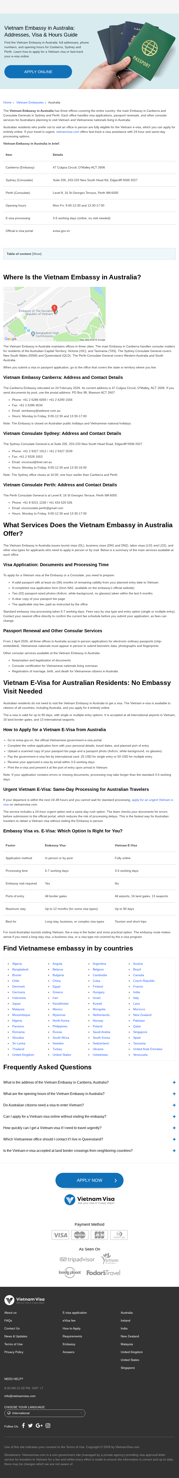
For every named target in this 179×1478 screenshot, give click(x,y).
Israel (96, 998)
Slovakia (18, 1037)
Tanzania (139, 1043)
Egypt (56, 986)
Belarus (58, 969)
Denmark (18, 986)
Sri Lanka (18, 1043)
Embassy (69, 1344)
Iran (55, 998)
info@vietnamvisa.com (20, 1396)
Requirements (72, 1336)
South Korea (101, 1037)
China (57, 980)
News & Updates (15, 1336)
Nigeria (17, 1020)
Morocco (139, 1009)
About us (10, 1312)
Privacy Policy (13, 1352)
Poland (97, 1026)
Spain (137, 1037)
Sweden (58, 1043)
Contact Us (12, 1328)
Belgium (98, 969)
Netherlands (101, 1015)
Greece (58, 992)
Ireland (125, 1320)
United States (62, 1054)
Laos (136, 1003)
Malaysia (18, 1009)
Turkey (57, 1049)
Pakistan (139, 1020)
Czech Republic (144, 980)
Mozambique (21, 1015)
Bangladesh (20, 969)
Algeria (17, 963)
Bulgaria (58, 975)
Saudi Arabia (101, 1032)
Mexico (57, 1009)
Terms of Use (13, 1344)
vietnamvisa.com (67, 131)
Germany (18, 992)
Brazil (137, 969)
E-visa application (75, 1312)
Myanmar (59, 1015)
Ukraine (98, 1049)
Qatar (137, 1026)
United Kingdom (23, 1054)
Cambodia (100, 975)
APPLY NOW (89, 1180)
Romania (18, 1032)
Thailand (18, 1049)
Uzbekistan (100, 1054)
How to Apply (72, 1328)
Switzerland (101, 1043)
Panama (18, 1026)
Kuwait (97, 1003)
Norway (98, 1020)
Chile (15, 980)
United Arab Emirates (147, 1049)
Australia (127, 1312)
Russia (57, 1032)
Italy (136, 998)
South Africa (61, 1037)
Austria (138, 963)
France (138, 986)
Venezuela (140, 1054)
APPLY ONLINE (38, 72)
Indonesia (19, 998)
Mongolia (99, 1009)
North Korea (61, 1020)
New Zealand (142, 1015)
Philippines (60, 1026)
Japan (16, 1003)
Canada (138, 975)
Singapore (140, 1032)
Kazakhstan (61, 1003)
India (136, 992)
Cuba (96, 980)
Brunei (16, 975)
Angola (57, 963)
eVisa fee (69, 1320)
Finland (98, 986)
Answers (68, 1352)
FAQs (8, 1320)
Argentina (99, 963)
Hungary (99, 992)
